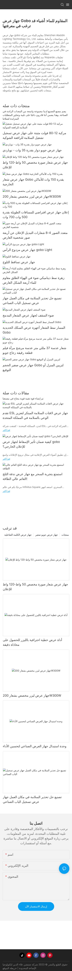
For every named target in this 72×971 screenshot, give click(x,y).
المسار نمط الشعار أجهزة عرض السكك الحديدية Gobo (34, 330)
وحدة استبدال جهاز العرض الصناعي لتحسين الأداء (34, 746)
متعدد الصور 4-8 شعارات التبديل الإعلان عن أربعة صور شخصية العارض (35, 235)
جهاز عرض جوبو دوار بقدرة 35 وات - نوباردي (32, 150)
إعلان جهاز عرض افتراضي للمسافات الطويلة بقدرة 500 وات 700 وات (36, 214)
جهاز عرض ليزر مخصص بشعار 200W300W (32, 196)
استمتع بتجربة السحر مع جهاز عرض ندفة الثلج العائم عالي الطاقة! (32, 476)
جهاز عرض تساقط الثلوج (19, 262)
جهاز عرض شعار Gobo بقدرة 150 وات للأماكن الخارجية (33, 182)
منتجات (65, 534)
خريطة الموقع (10, 968)
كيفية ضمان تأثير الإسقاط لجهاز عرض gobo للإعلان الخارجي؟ (31, 444)
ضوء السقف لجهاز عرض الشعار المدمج (28, 315)
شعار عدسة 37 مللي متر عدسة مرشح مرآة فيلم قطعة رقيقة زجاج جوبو (34, 350)
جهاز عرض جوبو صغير (46, 534)
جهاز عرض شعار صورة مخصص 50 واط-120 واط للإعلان (35, 165)
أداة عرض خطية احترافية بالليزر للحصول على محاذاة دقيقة (32, 642)
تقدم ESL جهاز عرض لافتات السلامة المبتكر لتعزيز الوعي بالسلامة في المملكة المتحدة (35, 415)
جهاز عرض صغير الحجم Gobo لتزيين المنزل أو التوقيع (33, 367)
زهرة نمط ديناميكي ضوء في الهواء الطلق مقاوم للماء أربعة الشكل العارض (33, 280)
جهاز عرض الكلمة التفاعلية (18, 534)
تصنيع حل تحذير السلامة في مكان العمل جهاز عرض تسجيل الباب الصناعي (32, 300)
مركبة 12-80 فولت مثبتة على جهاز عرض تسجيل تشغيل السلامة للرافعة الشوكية (34, 135)
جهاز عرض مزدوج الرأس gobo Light (27, 250)
